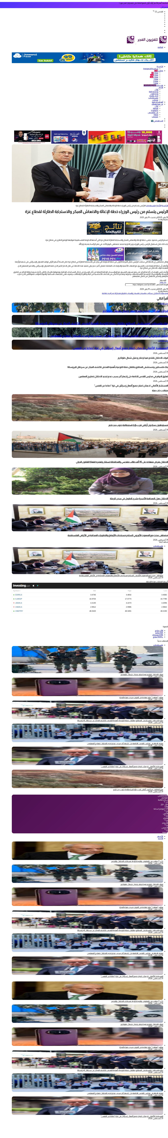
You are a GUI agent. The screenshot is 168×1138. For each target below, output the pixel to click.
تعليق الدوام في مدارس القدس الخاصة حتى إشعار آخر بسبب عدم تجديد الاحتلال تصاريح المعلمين (109, 335)
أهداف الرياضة (157, 102)
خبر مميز (163, 282)
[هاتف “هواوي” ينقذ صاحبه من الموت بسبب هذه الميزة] (87, 695)
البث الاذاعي (157, 121)
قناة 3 (156, 79)
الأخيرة (160, 838)
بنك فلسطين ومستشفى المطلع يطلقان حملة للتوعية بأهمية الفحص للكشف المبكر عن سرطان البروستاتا (101, 323)
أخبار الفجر (154, 94)
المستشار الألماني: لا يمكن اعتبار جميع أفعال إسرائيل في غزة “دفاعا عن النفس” (120, 348)
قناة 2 (154, 77)
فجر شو (153, 85)
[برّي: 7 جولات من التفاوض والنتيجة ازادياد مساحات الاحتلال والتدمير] (87, 859)
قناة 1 (154, 73)
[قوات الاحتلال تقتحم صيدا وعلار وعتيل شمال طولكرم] (87, 882)
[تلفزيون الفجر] (135, 43)
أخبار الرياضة (153, 92)
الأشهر (160, 836)
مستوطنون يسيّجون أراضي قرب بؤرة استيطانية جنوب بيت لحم (138, 425)
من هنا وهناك (157, 104)
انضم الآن (164, 7)
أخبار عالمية (153, 96)
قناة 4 (155, 81)
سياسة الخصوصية (150, 69)
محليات (155, 100)
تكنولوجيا (154, 110)
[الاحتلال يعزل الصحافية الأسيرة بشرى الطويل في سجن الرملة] (90, 494)
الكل (156, 89)
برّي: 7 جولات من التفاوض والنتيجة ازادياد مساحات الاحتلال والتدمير (137, 861)
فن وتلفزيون (153, 112)
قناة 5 (156, 83)
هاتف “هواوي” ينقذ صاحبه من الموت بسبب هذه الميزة (141, 697)
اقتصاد (155, 108)
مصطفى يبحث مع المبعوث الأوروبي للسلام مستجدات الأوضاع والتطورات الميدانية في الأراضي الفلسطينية (118, 535)
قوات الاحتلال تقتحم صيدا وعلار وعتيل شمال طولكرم (135, 311)
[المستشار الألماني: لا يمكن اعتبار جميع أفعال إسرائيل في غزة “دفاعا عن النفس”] (87, 764)
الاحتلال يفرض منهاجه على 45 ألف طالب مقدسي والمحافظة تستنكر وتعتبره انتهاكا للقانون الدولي (122, 462)
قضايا (156, 115)
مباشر (158, 71)
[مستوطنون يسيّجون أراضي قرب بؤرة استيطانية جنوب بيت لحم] (90, 421)
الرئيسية (160, 66)
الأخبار (161, 87)
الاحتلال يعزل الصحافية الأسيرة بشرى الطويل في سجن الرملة (139, 498)
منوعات (155, 117)
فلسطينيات (153, 98)
